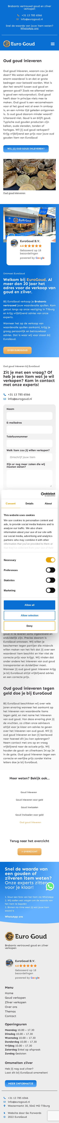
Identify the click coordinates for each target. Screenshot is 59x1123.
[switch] (50, 570)
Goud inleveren (29, 792)
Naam (10, 409)
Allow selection (29, 615)
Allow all (29, 605)
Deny (29, 625)
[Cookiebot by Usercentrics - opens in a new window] (41, 494)
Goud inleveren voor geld (29, 799)
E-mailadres (14, 422)
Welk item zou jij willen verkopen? (28, 450)
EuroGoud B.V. (30, 241)
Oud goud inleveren (30, 822)
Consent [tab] (11, 503)
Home (9, 993)
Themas (10, 1011)
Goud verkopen (15, 997)
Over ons (11, 1006)
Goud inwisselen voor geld (29, 814)
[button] (53, 44)
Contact (10, 1016)
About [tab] (48, 503)
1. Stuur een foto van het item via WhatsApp (29, 897)
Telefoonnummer (17, 436)
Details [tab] (30, 503)
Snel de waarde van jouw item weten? (29, 27)
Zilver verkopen (15, 1002)
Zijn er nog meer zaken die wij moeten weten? (26, 465)
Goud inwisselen (29, 807)
